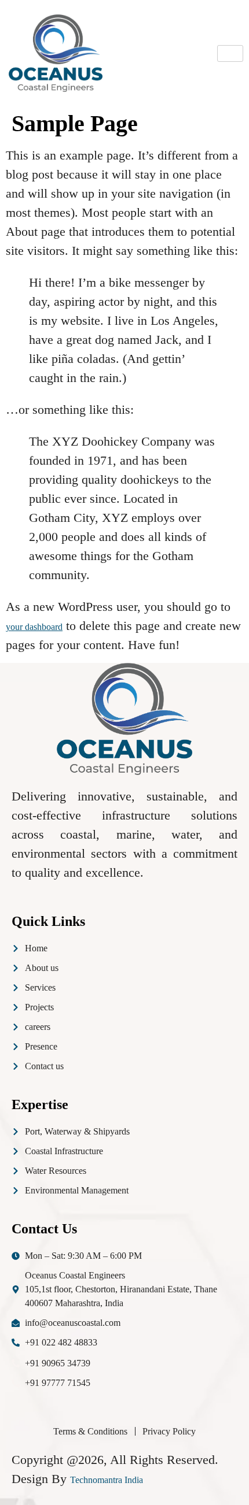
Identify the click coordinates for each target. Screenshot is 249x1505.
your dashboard (34, 627)
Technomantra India (106, 1480)
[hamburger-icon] (230, 53)
